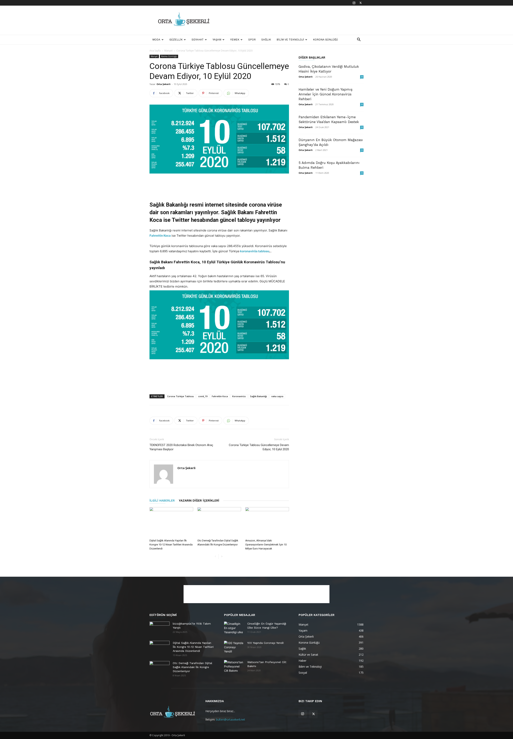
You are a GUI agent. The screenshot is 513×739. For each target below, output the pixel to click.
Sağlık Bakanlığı (258, 396)
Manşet (168, 50)
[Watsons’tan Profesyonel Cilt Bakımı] (234, 667)
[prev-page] (215, 556)
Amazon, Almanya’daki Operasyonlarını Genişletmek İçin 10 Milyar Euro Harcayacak (266, 544)
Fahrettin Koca (160, 235)
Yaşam (217, 39)
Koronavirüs (239, 396)
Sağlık (266, 39)
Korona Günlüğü (325, 39)
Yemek (234, 39)
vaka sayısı (277, 396)
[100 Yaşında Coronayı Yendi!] (234, 648)
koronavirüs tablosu (254, 251)
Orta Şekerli (164, 84)
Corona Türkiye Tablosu (180, 396)
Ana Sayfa (155, 50)
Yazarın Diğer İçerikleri (199, 500)
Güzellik (176, 39)
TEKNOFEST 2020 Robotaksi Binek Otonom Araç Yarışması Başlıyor (181, 447)
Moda (156, 39)
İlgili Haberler (162, 500)
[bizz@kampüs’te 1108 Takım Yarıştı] (159, 629)
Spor (252, 39)
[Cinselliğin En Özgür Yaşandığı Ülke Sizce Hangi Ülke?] (234, 629)
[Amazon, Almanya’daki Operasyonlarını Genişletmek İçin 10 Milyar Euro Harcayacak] (267, 522)
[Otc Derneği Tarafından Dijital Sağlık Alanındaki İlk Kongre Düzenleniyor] (219, 522)
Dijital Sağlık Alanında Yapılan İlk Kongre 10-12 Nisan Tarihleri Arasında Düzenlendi (171, 544)
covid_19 (202, 396)
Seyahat (198, 39)
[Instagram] (354, 3)
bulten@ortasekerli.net (230, 719)
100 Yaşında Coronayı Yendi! (265, 642)
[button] (359, 40)
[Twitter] (360, 3)
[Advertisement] (291, 20)
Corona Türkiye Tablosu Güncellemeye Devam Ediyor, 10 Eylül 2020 (259, 447)
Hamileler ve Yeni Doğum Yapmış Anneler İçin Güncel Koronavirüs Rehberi (325, 94)
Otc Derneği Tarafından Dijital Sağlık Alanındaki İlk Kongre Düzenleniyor (192, 667)
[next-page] (221, 556)
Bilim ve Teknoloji (290, 39)
